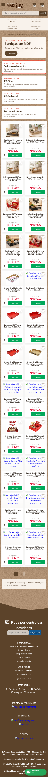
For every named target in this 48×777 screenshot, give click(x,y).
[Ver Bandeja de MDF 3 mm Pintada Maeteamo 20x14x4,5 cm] (12, 500)
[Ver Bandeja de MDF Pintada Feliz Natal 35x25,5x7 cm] (12, 315)
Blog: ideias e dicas (24, 654)
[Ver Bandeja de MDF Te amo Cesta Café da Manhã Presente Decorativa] (35, 241)
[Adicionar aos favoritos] (20, 125)
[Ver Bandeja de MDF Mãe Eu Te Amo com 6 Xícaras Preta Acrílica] (35, 463)
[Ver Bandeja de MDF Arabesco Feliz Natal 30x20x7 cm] (12, 352)
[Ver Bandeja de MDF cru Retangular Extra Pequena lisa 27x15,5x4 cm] (35, 389)
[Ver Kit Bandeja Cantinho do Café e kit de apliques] (12, 537)
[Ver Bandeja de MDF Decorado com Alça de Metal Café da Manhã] (12, 463)
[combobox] (20, 13)
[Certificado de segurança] (24, 720)
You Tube (37, 689)
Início (4, 34)
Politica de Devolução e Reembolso (24, 646)
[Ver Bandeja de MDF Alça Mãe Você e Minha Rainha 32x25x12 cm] (12, 278)
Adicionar (15, 155)
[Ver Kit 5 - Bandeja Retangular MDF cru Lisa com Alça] (35, 167)
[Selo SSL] (24, 724)
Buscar (43, 13)
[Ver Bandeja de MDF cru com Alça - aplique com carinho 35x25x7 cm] (35, 352)
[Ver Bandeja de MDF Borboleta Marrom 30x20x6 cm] (35, 278)
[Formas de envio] (24, 738)
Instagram (18, 692)
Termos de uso (24, 650)
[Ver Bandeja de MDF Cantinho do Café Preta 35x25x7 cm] (35, 537)
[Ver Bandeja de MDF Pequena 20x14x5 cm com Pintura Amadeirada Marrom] (12, 130)
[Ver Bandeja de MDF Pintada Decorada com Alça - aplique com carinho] (12, 389)
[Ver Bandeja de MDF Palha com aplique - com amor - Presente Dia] (12, 204)
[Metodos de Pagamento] (24, 706)
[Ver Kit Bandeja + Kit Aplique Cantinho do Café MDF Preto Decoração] (35, 204)
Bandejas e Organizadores (17, 34)
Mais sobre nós (24, 657)
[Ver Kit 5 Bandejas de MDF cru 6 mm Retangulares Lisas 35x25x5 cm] (12, 167)
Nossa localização (24, 661)
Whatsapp (31, 692)
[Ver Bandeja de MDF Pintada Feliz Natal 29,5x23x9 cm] (35, 315)
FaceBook (12, 689)
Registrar (35, 632)
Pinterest (25, 689)
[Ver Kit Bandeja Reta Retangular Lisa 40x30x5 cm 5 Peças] (35, 130)
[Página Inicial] (15, 6)
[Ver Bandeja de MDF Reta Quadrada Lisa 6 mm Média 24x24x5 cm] (35, 500)
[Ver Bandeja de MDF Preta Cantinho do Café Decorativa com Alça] (12, 241)
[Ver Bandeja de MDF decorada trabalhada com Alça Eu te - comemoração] (35, 426)
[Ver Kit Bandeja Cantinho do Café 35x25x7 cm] (12, 426)
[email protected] (25, 670)
